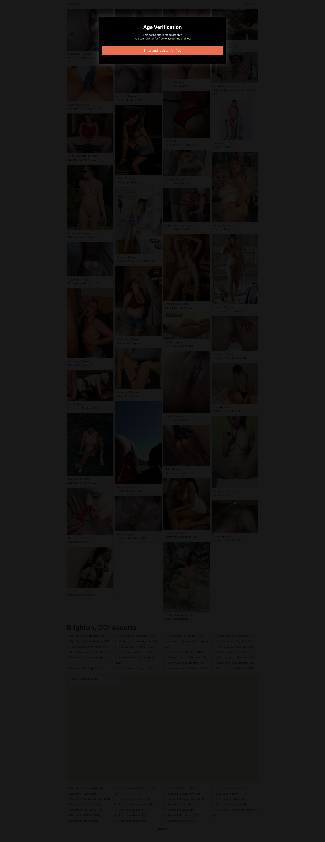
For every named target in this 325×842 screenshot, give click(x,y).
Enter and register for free (162, 50)
